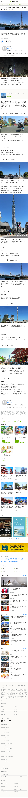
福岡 (16, 559)
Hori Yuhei (9, 48)
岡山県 (15, 714)
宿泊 (22, 558)
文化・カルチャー (19, 571)
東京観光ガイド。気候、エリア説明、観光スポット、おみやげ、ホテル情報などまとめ (20, 507)
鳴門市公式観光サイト (5, 774)
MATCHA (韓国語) (5, 737)
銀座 (6, 559)
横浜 (14, 561)
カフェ (3, 558)
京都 (10, 558)
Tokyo (12, 559)
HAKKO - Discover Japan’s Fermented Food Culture (12, 776)
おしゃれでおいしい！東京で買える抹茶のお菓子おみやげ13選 (7, 456)
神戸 (22, 559)
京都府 (2, 709)
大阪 (13, 558)
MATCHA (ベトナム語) (5, 745)
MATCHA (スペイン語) (5, 751)
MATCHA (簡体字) (5, 740)
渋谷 (19, 559)
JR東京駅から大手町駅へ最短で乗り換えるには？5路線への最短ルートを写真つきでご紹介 (18, 630)
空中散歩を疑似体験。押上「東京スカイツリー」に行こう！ (17, 94)
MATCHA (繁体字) (5, 732)
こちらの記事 (17, 85)
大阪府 (15, 706)
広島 (9, 559)
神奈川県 (3, 714)
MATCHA (5, 458)
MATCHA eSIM (4, 759)
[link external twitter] (5, 721)
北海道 (15, 709)
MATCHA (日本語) (5, 727)
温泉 (16, 558)
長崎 (25, 559)
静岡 (11, 561)
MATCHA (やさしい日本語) (6, 748)
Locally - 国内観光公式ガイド (7, 761)
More (24, 515)
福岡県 (2, 711)
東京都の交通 (9, 4)
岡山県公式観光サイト (5, 768)
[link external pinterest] (7, 721)
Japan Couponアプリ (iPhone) (7, 753)
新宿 (17, 561)
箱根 (3, 561)
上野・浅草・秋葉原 (12, 421)
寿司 (19, 558)
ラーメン (6, 561)
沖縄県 (15, 711)
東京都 (3, 4)
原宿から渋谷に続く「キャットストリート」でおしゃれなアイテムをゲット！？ (7, 436)
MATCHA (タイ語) (5, 735)
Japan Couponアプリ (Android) (7, 756)
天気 (3, 559)
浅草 (7, 558)
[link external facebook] (2, 721)
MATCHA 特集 (18, 4)
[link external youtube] (10, 721)
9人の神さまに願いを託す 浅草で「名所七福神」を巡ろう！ (7, 507)
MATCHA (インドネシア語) (6, 743)
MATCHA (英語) (4, 729)
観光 (20, 421)
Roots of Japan (4, 771)
